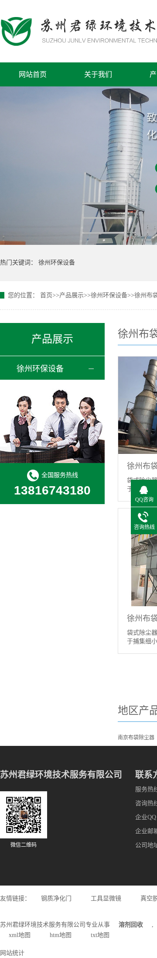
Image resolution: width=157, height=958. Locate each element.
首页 (46, 295)
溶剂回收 (131, 924)
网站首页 (33, 74)
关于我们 (98, 74)
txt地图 (100, 935)
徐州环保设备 (56, 262)
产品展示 (71, 295)
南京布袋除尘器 (136, 738)
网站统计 (12, 953)
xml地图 (20, 935)
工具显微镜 (106, 898)
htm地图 (61, 935)
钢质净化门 (56, 898)
